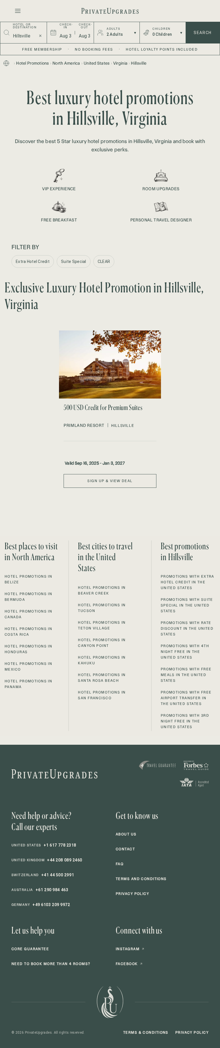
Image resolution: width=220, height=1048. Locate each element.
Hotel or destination (25, 26)
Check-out (84, 26)
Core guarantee (30, 949)
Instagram (130, 949)
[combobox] (22, 35)
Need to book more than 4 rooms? (51, 964)
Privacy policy (132, 894)
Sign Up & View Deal (109, 481)
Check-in (65, 26)
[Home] (6, 63)
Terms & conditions (145, 1032)
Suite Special (73, 261)
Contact (125, 849)
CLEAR (104, 261)
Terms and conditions (141, 879)
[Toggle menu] (17, 11)
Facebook (129, 964)
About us (126, 834)
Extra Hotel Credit (33, 261)
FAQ (119, 864)
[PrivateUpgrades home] (110, 11)
